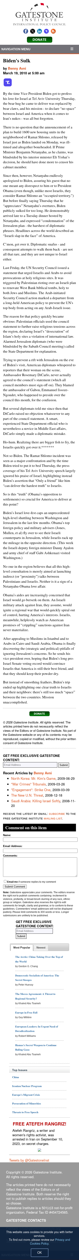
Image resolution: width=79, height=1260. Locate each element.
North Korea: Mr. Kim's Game (33, 778)
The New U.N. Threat (27, 795)
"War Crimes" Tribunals (28, 784)
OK (39, 1252)
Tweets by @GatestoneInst (29, 1160)
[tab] (22, 947)
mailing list (53, 818)
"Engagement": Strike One (30, 789)
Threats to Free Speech (25, 1112)
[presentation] (22, 948)
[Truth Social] (8, 85)
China (15, 1077)
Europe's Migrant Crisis (26, 1095)
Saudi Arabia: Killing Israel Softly (35, 800)
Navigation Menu (16, 49)
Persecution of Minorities (26, 1103)
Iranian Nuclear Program (27, 1086)
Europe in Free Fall (26, 1012)
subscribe (57, 813)
